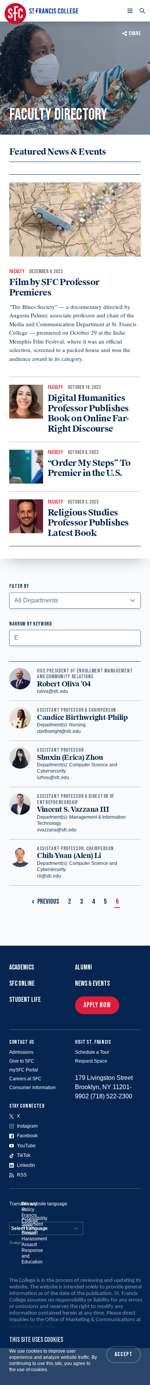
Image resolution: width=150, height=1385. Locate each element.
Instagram (27, 1126)
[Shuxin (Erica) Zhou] (20, 764)
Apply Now (97, 1005)
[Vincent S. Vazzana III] (20, 813)
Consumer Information (32, 1087)
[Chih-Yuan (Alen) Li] (20, 862)
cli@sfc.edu (49, 876)
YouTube (26, 1145)
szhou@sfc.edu (53, 777)
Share (134, 33)
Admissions (21, 1052)
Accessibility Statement (34, 1221)
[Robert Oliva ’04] (20, 681)
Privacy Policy (29, 1206)
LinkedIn (26, 1165)
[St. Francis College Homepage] (41, 11)
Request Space (91, 1061)
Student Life (25, 1000)
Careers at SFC (25, 1078)
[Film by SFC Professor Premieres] (75, 219)
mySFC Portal (23, 1070)
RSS (22, 1175)
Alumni (83, 967)
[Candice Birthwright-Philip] (20, 720)
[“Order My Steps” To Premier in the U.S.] (26, 467)
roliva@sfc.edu (52, 691)
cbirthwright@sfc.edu (59, 731)
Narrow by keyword (30, 624)
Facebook (27, 1135)
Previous (48, 902)
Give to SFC (21, 1061)
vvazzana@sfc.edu (57, 830)
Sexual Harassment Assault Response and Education (34, 1247)
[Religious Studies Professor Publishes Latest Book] (26, 516)
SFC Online (22, 984)
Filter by (19, 586)
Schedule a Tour (92, 1052)
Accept (123, 1354)
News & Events (92, 984)
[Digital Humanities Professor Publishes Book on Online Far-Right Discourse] (26, 402)
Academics (21, 967)
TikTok (23, 1155)
